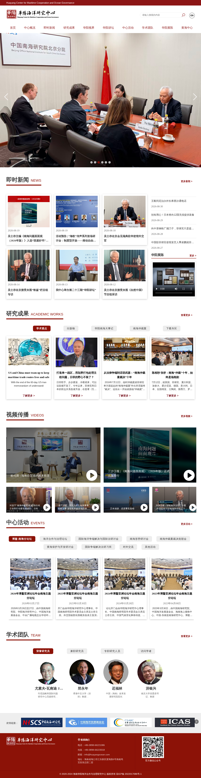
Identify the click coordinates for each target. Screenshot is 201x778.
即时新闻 (49, 27)
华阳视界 (88, 27)
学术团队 (147, 27)
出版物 (71, 328)
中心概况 (29, 27)
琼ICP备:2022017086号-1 (129, 774)
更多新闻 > (186, 181)
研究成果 (69, 27)
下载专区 (171, 328)
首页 (13, 27)
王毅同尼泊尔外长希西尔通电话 (168, 201)
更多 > (193, 255)
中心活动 (128, 27)
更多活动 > (186, 524)
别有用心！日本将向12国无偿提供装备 (172, 214)
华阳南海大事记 (104, 328)
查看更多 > (186, 315)
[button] (91, 162)
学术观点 (41, 328)
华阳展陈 (167, 27)
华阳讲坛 (108, 27)
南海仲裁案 (140, 328)
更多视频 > (186, 416)
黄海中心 (187, 27)
